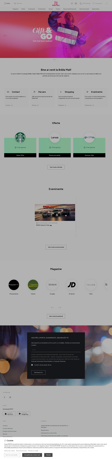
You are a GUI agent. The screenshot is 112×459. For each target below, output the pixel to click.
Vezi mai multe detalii (11, 455)
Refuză (48, 455)
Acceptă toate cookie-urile (32, 455)
